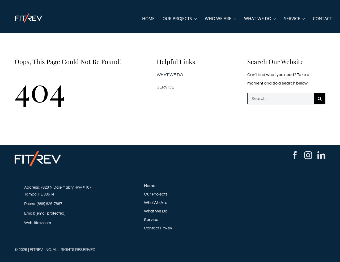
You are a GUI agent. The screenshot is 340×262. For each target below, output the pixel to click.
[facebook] (295, 155)
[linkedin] (321, 155)
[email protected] (50, 213)
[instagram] (308, 155)
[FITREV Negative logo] (28, 16)
